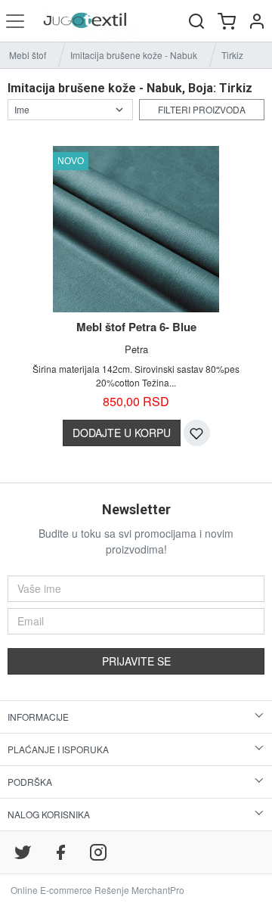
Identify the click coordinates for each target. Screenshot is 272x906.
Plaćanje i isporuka (58, 749)
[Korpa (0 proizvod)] (227, 21)
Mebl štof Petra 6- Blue (136, 326)
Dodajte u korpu (122, 432)
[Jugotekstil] (85, 21)
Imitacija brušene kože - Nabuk (133, 54)
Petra (136, 349)
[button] (257, 21)
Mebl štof (27, 54)
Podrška (30, 781)
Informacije (38, 716)
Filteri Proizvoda (202, 109)
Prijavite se (136, 661)
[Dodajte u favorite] (197, 433)
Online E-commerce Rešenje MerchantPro (97, 889)
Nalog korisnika (49, 814)
